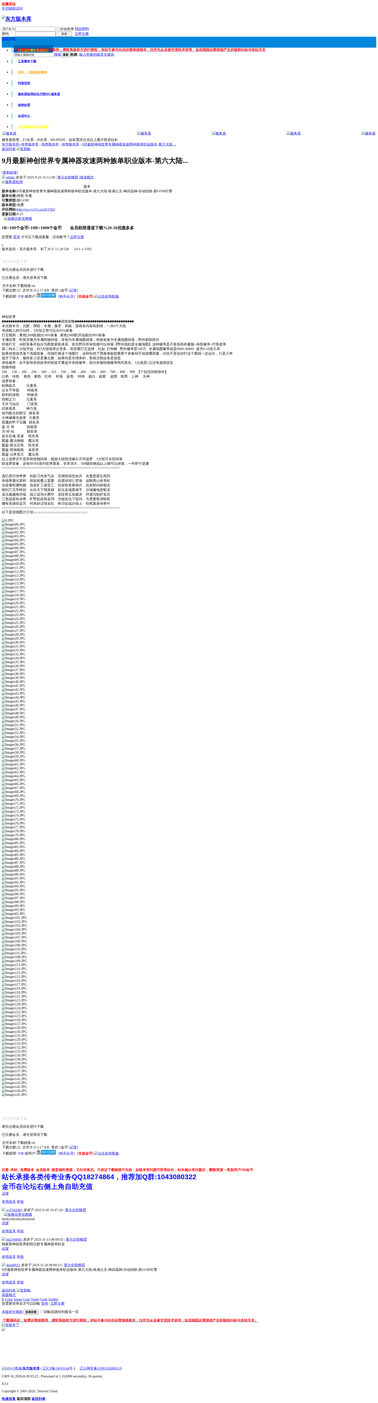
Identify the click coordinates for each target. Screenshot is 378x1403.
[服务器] (9, 133)
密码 (5, 34)
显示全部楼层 (67, 177)
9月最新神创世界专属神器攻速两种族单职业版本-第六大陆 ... (129, 144)
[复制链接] (10, 172)
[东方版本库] (17, 19)
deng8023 (13, 1265)
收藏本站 (9, 4)
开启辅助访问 (12, 8)
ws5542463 (14, 1210)
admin (10, 177)
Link (26, 1299)
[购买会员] (66, 296)
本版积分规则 (12, 1312)
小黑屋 (16, 1368)
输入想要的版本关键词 (96, 54)
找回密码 (82, 29)
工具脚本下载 (27, 61)
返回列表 (9, 149)
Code (43, 1299)
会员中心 (24, 116)
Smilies (53, 1299)
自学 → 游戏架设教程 (32, 72)
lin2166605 (14, 1239)
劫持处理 (24, 105)
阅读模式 (87, 177)
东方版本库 (10, 144)
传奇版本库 (29, 144)
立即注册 (82, 34)
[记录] (73, 290)
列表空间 (24, 83)
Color (9, 1299)
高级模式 (9, 1295)
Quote (35, 1299)
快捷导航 (9, 39)
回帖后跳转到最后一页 (61, 1312)
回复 (5, 1193)
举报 (20, 1202)
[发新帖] (24, 149)
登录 (16, 237)
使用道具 (9, 1202)
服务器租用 (39, 94)
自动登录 (67, 29)
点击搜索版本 (33, 126)
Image (18, 1299)
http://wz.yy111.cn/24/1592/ (36, 209)
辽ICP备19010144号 (58, 1368)
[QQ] (6, 1368)
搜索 (57, 54)
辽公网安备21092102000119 (101, 1368)
